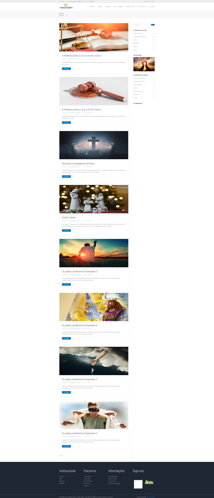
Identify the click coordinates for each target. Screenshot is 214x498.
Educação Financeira (144, 81)
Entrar (153, 1)
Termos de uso (112, 481)
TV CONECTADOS (130, 6)
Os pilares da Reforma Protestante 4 (79, 325)
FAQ (115, 6)
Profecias (144, 94)
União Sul (86, 485)
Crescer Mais (87, 478)
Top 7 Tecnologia (150, 497)
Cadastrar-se (147, 1)
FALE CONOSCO (141, 6)
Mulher (144, 46)
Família (144, 40)
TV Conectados (87, 476)
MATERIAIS (108, 6)
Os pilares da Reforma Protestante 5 (79, 271)
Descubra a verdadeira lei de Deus (78, 163)
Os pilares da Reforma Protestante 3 (79, 379)
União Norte (87, 483)
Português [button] (62, 1)
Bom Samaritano (88, 481)
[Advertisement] (144, 130)
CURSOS (100, 6)
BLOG (120, 6)
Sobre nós (62, 481)
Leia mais (66, 68)
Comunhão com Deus (144, 78)
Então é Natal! (68, 217)
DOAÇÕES (152, 6)
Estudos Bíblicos (144, 85)
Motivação (144, 43)
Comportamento (144, 33)
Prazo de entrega (112, 476)
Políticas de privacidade (114, 483)
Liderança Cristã (144, 91)
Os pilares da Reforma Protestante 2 (79, 433)
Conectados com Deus (74, 58)
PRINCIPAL (92, 6)
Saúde (144, 49)
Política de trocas (112, 478)
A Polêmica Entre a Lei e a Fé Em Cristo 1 (82, 109)
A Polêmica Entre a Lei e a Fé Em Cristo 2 (82, 55)
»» (63, 455)
